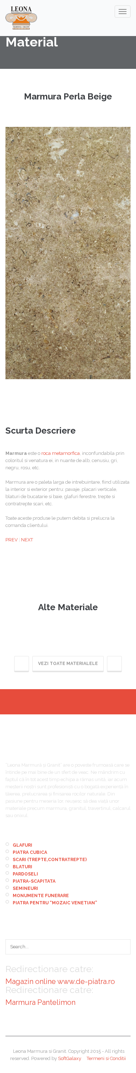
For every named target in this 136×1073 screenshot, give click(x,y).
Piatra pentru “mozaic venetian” (55, 902)
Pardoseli (25, 874)
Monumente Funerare (41, 895)
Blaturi (22, 866)
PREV (11, 539)
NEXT (27, 539)
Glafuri (22, 845)
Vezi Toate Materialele (68, 663)
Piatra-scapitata (34, 881)
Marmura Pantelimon (40, 1002)
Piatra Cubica (30, 852)
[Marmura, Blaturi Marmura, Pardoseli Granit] (21, 18)
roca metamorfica (60, 453)
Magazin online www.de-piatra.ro (60, 981)
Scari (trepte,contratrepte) (50, 859)
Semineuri (25, 888)
